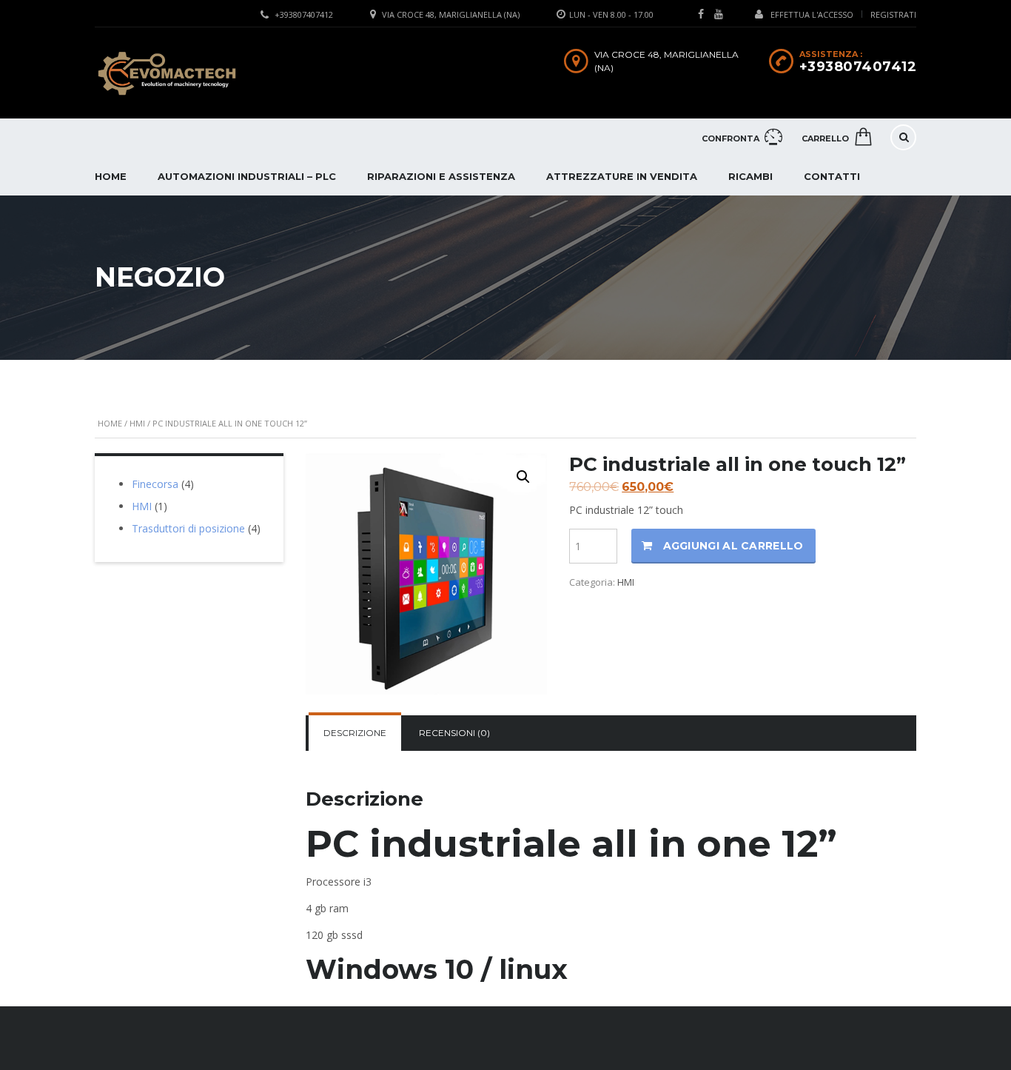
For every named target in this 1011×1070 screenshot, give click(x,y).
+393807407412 (304, 14)
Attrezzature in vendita (621, 176)
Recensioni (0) (454, 732)
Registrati (893, 14)
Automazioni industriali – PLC (247, 176)
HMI (137, 423)
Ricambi (750, 176)
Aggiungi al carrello (733, 545)
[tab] (355, 733)
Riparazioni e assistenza (441, 176)
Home (111, 176)
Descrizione (354, 732)
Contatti (832, 176)
